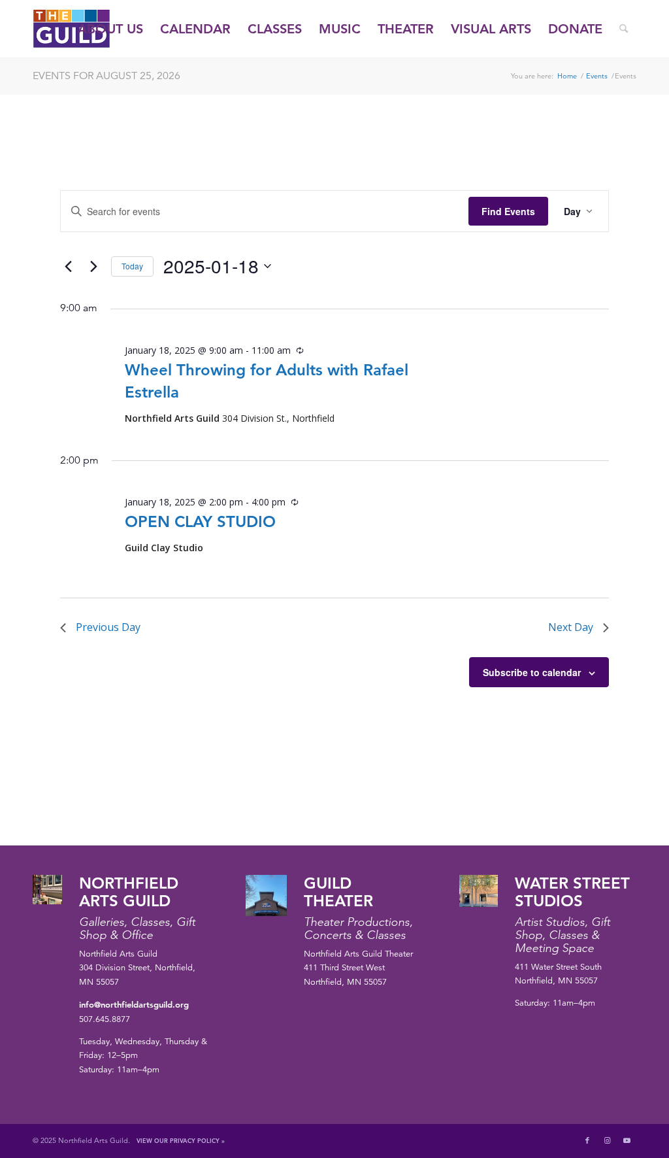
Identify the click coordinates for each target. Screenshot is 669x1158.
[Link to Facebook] (587, 1140)
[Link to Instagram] (607, 1140)
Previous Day (108, 627)
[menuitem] (110, 29)
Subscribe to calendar (532, 672)
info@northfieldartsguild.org (134, 1004)
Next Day (570, 627)
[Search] (623, 29)
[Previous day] (68, 266)
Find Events (508, 211)
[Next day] (93, 266)
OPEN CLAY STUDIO (200, 521)
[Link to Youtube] (626, 1140)
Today (132, 265)
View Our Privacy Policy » (181, 1140)
